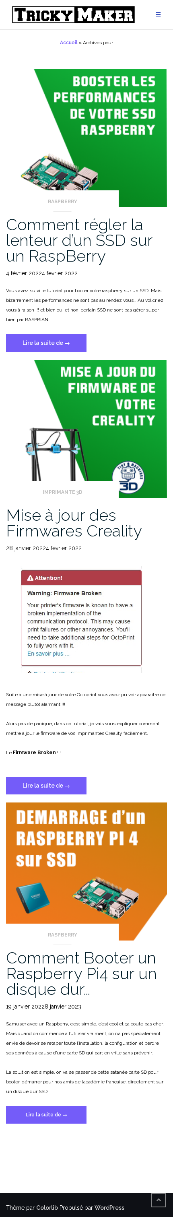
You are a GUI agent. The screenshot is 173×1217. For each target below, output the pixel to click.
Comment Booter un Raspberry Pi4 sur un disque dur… (81, 973)
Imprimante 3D (62, 492)
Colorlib (47, 1208)
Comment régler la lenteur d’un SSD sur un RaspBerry (79, 240)
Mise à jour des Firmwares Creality (74, 522)
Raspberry (62, 201)
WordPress (109, 1208)
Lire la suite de (54, 345)
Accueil (69, 42)
